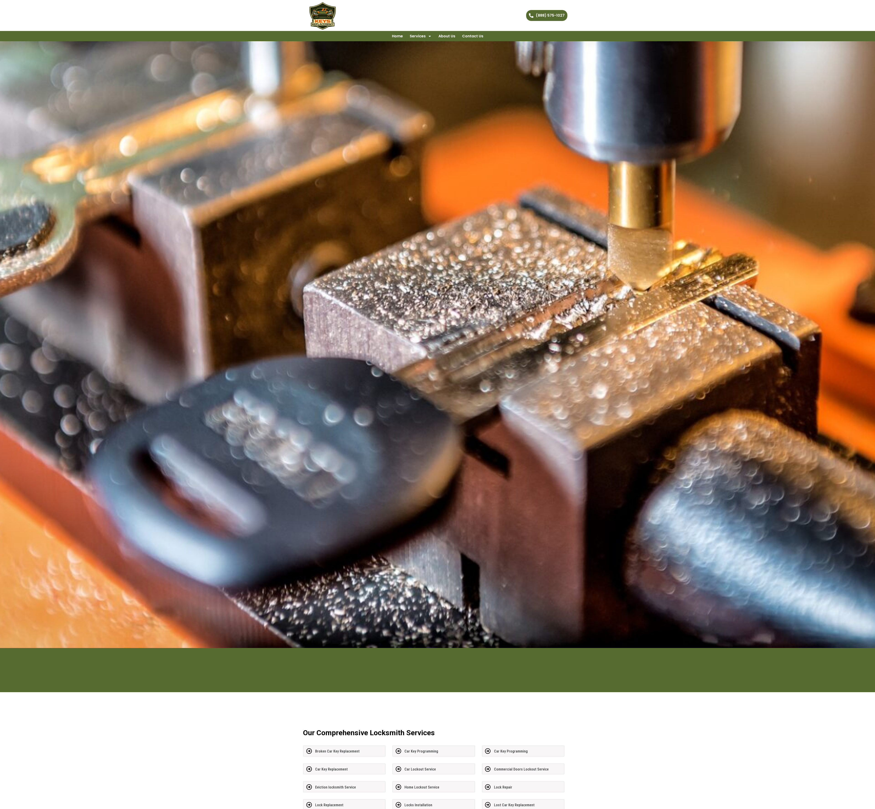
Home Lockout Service (421, 787)
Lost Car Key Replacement (514, 805)
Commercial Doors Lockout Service (521, 769)
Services (418, 36)
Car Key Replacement (331, 769)
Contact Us (472, 36)
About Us (446, 36)
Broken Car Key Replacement (337, 751)
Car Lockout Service (420, 769)
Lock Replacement (329, 805)
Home (397, 36)
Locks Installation (418, 805)
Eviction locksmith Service (335, 787)
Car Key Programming (421, 751)
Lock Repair (503, 787)
